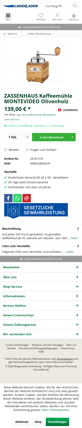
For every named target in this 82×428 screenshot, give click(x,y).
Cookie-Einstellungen (17, 345)
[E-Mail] (26, 198)
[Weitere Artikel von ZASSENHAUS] (68, 110)
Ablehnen (21, 422)
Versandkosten (65, 358)
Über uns (71, 345)
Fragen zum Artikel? (43, 150)
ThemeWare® (41, 369)
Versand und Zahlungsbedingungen (38, 348)
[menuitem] (74, 17)
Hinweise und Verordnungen (47, 345)
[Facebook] (8, 198)
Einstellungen (57, 422)
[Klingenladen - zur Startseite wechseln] (20, 6)
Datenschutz (68, 348)
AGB (41, 351)
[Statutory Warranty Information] (36, 211)
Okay (38, 422)
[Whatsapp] (17, 198)
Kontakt (11, 348)
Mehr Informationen (55, 410)
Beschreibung (11, 228)
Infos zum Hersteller (16, 246)
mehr (74, 238)
